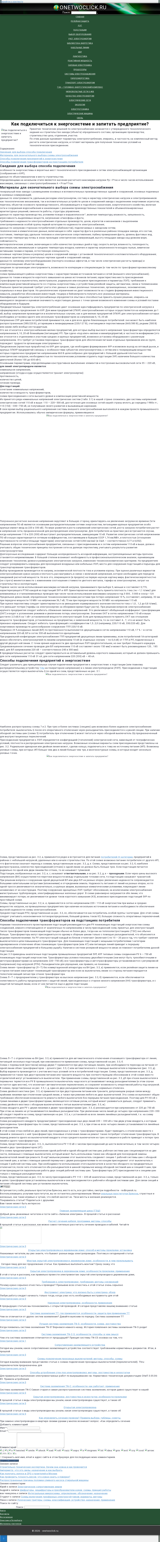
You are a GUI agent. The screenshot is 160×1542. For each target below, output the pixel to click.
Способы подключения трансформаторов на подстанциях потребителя (41, 162)
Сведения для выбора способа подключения (26, 152)
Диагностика (80, 56)
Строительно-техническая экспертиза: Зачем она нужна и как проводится (43, 1467)
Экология (80, 105)
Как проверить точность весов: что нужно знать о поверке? (35, 1477)
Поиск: (66, 12)
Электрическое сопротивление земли (40, 1487)
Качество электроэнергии (80, 96)
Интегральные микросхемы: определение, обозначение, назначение (68, 1493)
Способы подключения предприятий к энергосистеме (31, 158)
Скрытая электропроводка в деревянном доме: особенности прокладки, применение (80, 1271)
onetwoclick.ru (83, 7)
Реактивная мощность (80, 61)
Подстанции (80, 30)
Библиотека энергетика (80, 43)
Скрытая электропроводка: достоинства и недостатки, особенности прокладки (80, 1397)
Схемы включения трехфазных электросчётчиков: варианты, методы (61, 1497)
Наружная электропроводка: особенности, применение (80, 1303)
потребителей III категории (117, 857)
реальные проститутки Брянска (119, 1193)
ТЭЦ (42, 668)
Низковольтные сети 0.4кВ (80, 92)
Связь (80, 118)
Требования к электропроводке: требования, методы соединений (80, 1282)
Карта (3, 1511)
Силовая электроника (80, 65)
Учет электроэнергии (80, 39)
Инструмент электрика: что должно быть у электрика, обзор (80, 1292)
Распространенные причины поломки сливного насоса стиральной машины (44, 1480)
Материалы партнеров (10, 1524)
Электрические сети (80, 100)
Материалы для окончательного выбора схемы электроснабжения (39, 155)
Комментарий (8, 1447)
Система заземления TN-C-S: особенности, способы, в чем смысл (80, 1334)
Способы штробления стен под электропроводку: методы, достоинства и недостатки (80, 1372)
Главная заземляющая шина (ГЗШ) (80, 1211)
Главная (80, 17)
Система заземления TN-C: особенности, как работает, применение (80, 1386)
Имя (3, 1428)
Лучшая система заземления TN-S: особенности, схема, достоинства (80, 1324)
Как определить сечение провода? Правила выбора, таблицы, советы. (80, 1418)
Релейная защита (80, 21)
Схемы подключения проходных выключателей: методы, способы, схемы (80, 1358)
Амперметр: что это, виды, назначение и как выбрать (31, 1470)
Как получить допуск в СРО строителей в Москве (28, 1473)
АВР (80, 52)
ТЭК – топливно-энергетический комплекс (80, 87)
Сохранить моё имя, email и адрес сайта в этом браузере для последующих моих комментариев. (59, 1457)
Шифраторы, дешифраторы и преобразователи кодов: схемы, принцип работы (65, 1490)
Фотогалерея (6, 1517)
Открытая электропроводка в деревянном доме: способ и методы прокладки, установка (80, 1250)
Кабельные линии (80, 48)
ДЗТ (80, 26)
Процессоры (80, 70)
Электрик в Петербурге (11, 1520)
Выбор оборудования (80, 34)
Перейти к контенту (11, 1)
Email (4, 1431)
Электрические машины (80, 114)
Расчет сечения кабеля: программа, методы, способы (80, 1221)
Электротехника (80, 109)
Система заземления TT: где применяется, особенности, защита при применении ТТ (80, 1313)
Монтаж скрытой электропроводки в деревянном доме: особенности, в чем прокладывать (80, 1260)
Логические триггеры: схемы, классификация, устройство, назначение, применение (66, 1500)
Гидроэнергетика (80, 78)
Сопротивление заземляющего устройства (80, 1345)
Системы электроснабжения (80, 74)
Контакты (4, 1514)
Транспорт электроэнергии (80, 83)
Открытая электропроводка (80, 1407)
